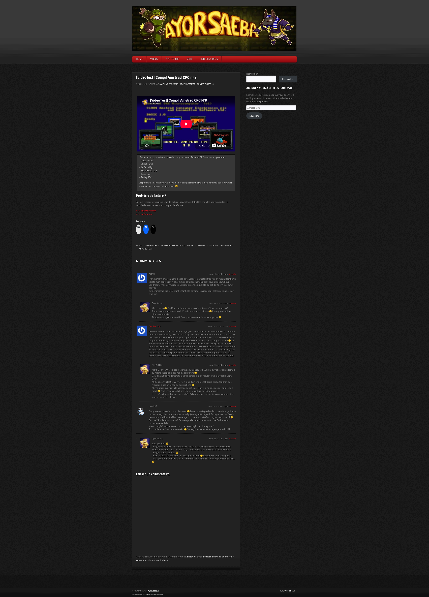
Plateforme (172, 59)
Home (139, 59)
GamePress (159, 594)
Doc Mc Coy (155, 326)
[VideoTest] (189, 84)
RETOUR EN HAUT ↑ (288, 591)
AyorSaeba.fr (153, 591)
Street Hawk (212, 245)
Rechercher (252, 74)
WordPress (151, 594)
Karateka (201, 245)
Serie (189, 59)
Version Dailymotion (146, 210)
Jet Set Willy (190, 245)
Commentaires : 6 (205, 84)
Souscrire (254, 116)
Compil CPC (177, 84)
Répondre (232, 274)
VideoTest (224, 245)
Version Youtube (144, 214)
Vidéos (154, 59)
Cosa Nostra (165, 245)
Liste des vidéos (209, 59)
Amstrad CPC (166, 84)
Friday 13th (177, 245)
